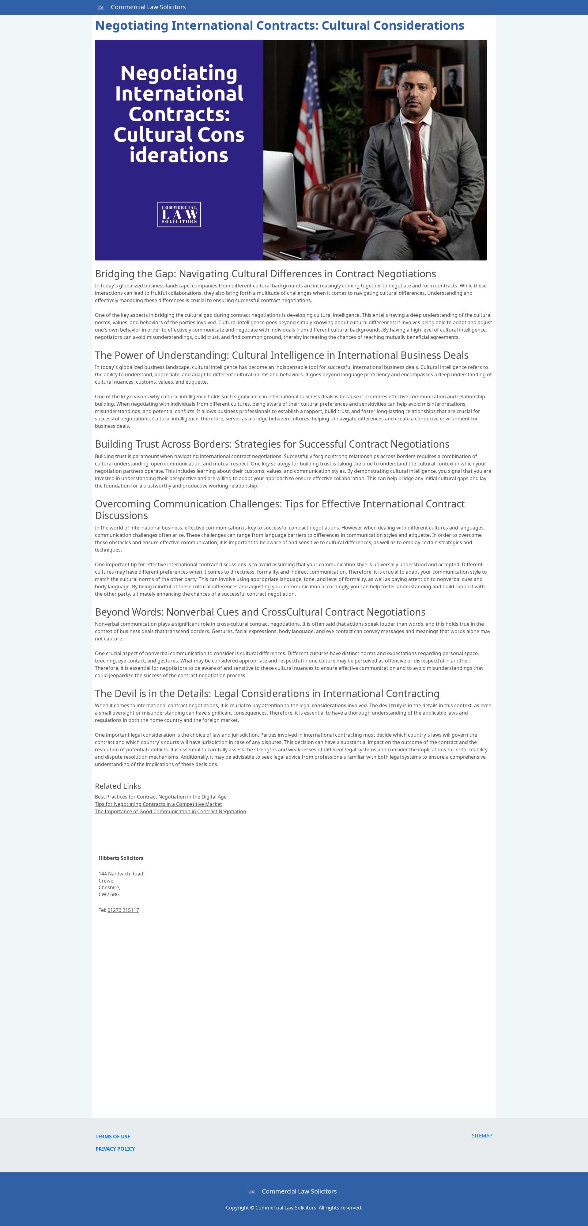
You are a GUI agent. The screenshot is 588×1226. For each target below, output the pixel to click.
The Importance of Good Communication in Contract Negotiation (170, 811)
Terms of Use (113, 1136)
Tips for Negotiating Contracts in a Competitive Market (158, 804)
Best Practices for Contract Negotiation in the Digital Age (161, 796)
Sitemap (482, 1136)
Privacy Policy (115, 1148)
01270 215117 (123, 910)
